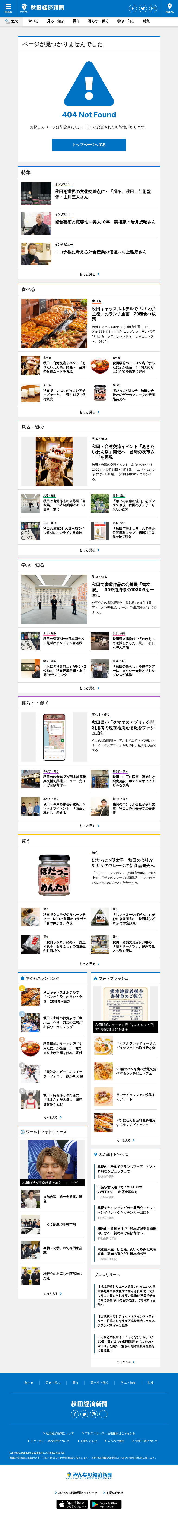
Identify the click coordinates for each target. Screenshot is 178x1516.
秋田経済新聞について (60, 1433)
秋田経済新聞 (42, 8)
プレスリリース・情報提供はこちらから (110, 1433)
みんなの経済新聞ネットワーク (89, 1475)
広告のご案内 (116, 1441)
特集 (146, 21)
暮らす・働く (98, 21)
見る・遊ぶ (55, 21)
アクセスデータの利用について (50, 1441)
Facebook (133, 8)
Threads (103, 1414)
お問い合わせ (89, 1441)
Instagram (153, 8)
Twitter (143, 8)
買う (76, 21)
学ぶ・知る (126, 21)
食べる (33, 21)
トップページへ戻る (89, 144)
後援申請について (146, 1441)
